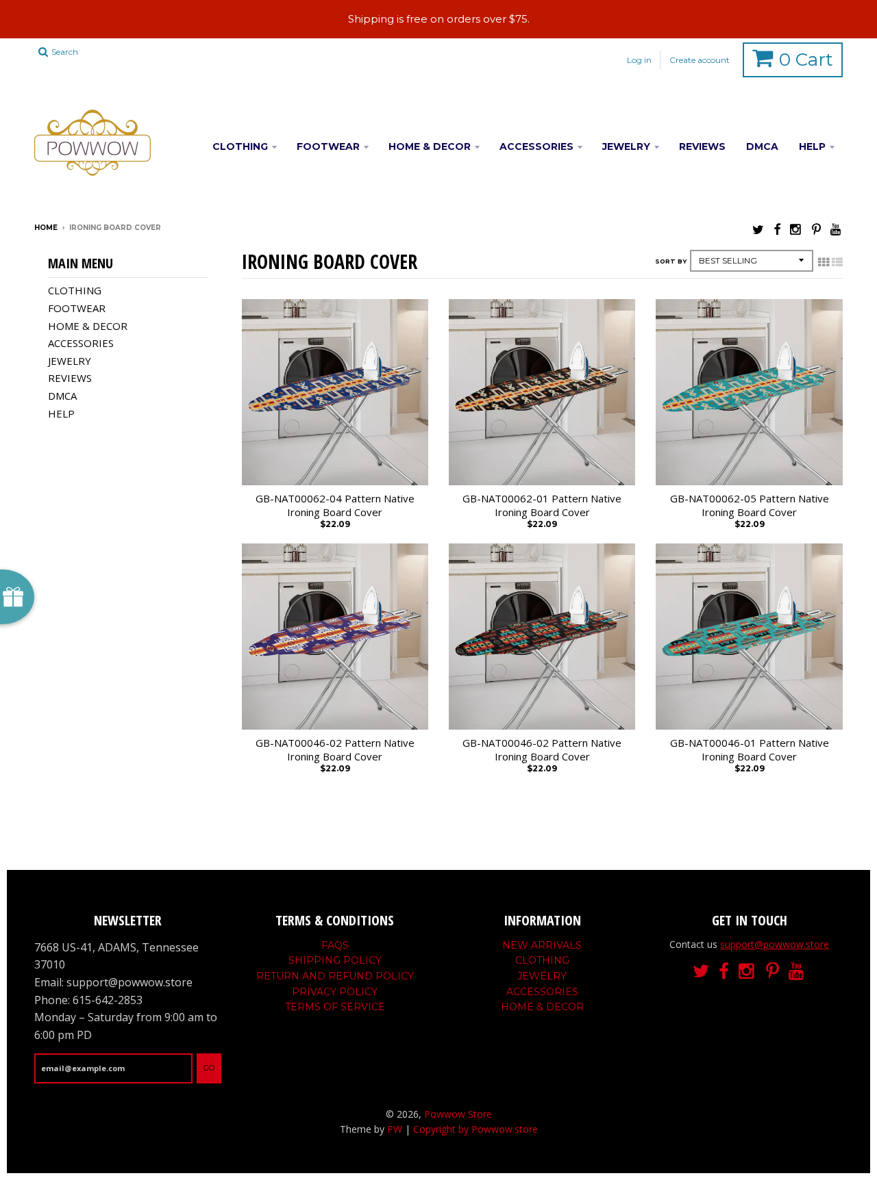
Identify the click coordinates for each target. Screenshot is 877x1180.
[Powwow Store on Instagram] (796, 229)
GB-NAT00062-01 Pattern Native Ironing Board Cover (541, 505)
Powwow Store (458, 1113)
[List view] (837, 262)
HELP (812, 146)
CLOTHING (240, 146)
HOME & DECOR (429, 146)
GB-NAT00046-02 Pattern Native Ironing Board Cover (335, 749)
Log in (639, 60)
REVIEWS (702, 146)
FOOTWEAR (328, 146)
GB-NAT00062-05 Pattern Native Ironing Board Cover (749, 505)
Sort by (671, 261)
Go (208, 1068)
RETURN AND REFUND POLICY (335, 976)
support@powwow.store (774, 944)
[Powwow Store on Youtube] (836, 229)
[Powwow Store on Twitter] (758, 229)
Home (46, 227)
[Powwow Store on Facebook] (777, 229)
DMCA (762, 146)
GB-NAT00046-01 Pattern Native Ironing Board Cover (749, 749)
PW (394, 1129)
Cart (806, 59)
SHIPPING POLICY (335, 960)
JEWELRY (626, 146)
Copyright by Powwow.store (475, 1129)
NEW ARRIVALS (542, 945)
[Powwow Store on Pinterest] (816, 229)
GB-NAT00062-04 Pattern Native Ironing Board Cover (335, 505)
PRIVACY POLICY (335, 992)
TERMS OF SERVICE (335, 1007)
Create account (699, 60)
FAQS (335, 945)
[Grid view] (823, 262)
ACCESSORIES (536, 146)
